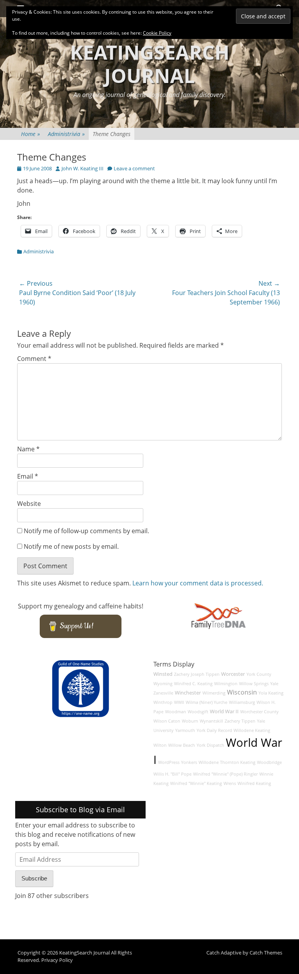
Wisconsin (242, 692)
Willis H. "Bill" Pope (172, 774)
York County (258, 674)
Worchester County (259, 711)
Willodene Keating (252, 730)
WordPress (168, 762)
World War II (224, 711)
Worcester (233, 674)
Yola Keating (271, 693)
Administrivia (66, 134)
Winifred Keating (254, 783)
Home (30, 134)
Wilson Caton (166, 721)
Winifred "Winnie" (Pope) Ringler (225, 774)
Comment (34, 358)
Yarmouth (185, 730)
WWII (179, 702)
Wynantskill (211, 721)
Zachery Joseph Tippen (197, 674)
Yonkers (189, 762)
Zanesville (163, 693)
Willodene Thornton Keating (227, 762)
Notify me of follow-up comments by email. (86, 531)
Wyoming (162, 683)
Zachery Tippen (240, 721)
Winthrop (162, 702)
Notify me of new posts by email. (71, 546)
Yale (274, 683)
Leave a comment (134, 168)
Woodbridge (269, 762)
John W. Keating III (83, 168)
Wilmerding (213, 693)
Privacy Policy (57, 959)
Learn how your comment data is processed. (197, 583)
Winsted (162, 674)
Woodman (175, 711)
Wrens (229, 783)
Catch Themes (266, 952)
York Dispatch (210, 745)
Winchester (188, 692)
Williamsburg (242, 702)
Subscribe (34, 878)
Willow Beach (181, 745)
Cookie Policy (157, 33)
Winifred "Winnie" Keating (196, 783)
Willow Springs (254, 683)
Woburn (190, 721)
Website (29, 503)
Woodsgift (198, 711)
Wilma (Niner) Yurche (206, 702)
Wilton (160, 745)
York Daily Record (214, 730)
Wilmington (225, 683)
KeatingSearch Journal (149, 64)
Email (27, 476)
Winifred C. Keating (193, 683)
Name (28, 449)
